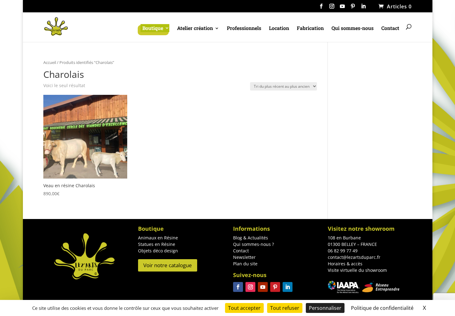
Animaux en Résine (158, 238)
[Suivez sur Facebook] (238, 287)
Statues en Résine (156, 244)
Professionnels (244, 28)
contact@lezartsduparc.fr (354, 257)
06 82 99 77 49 (343, 251)
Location (279, 28)
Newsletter (244, 257)
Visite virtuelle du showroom (357, 270)
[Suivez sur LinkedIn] (287, 287)
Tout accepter (244, 308)
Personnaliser (325, 308)
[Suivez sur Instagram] (250, 287)
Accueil (49, 62)
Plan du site (245, 264)
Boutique (152, 28)
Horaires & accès (345, 264)
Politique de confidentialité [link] (382, 308)
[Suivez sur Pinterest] (275, 287)
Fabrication (310, 28)
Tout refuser (284, 308)
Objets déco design (158, 251)
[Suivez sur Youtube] (263, 287)
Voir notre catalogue (167, 265)
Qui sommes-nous (353, 28)
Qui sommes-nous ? (253, 244)
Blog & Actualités (250, 238)
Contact (390, 28)
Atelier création (195, 28)
